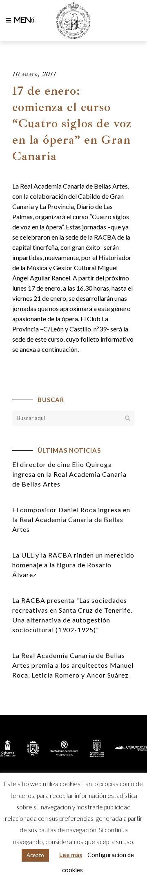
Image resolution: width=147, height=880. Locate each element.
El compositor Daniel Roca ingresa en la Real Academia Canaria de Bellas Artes (71, 519)
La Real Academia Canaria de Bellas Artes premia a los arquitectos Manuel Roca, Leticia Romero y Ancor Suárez (73, 665)
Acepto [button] (35, 855)
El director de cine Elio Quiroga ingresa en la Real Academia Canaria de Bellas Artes (69, 474)
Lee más (70, 854)
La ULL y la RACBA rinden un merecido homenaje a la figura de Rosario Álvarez (73, 564)
